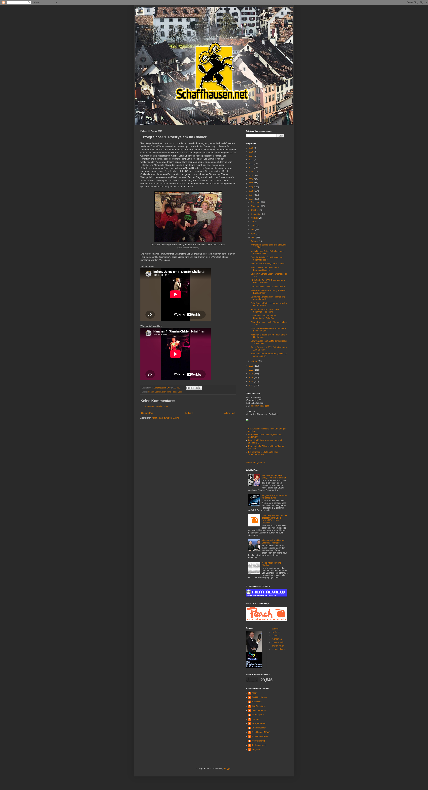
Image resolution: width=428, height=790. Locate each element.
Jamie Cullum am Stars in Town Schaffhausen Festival (265, 310)
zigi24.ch (276, 632)
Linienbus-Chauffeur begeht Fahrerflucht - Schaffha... (263, 317)
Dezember (256, 202)
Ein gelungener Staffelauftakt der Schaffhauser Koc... (263, 453)
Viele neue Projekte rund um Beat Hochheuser (273, 541)
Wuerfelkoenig (258, 741)
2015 (251, 191)
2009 (251, 377)
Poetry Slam (177, 392)
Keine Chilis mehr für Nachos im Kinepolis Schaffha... (265, 269)
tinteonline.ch (278, 646)
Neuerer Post (147, 413)
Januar (254, 361)
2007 (251, 385)
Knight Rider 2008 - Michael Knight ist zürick (274, 496)
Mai (253, 229)
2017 (251, 183)
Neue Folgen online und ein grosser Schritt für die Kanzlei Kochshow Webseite (274, 519)
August (254, 218)
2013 (251, 199)
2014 (251, 195)
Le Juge (255, 719)
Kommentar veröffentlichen (157, 406)
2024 (251, 156)
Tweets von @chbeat (255, 462)
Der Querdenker (259, 710)
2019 (251, 175)
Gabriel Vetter (160, 392)
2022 (251, 164)
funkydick (256, 749)
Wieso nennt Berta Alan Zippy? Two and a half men (274, 476)
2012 (251, 366)
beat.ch (275, 629)
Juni (253, 226)
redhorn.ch (277, 639)
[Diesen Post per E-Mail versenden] (187, 388)
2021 (251, 167)
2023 (251, 160)
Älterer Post (229, 413)
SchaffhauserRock (260, 736)
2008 (251, 381)
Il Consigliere (258, 715)
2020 (251, 171)
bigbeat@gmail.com (260, 406)
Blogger (227, 768)
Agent (254, 693)
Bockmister (257, 702)
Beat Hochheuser (260, 697)
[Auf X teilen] (193, 388)
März (253, 237)
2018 (251, 179)
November (256, 206)
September (256, 214)
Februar (255, 241)
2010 (251, 374)
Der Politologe (258, 706)
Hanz (169, 392)
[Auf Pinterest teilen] (200, 388)
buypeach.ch (278, 642)
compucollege (278, 649)
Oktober (255, 210)
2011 (251, 370)
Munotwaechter (259, 728)
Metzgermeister (259, 723)
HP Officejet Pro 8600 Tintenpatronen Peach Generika (268, 281)
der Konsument (258, 745)
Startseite (189, 413)
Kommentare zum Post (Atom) (165, 418)
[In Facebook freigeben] (197, 388)
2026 (251, 148)
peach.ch (276, 635)
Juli (253, 222)
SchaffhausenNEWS (261, 732)
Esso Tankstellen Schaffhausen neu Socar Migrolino (267, 258)
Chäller (151, 392)
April (253, 233)
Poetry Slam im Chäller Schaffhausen (268, 286)
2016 (251, 187)
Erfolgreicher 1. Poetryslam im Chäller (268, 264)
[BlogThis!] (190, 388)
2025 (251, 152)
